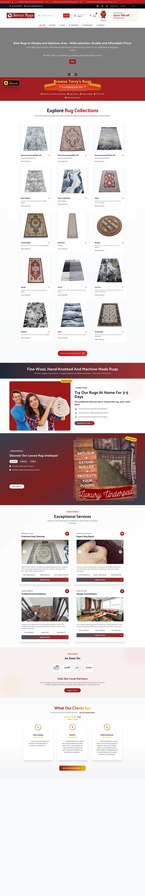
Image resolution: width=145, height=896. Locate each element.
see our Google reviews (87, 712)
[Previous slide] (69, 74)
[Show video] (79, 552)
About (53, 25)
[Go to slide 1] (71, 74)
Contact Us (123, 6)
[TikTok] (107, 6)
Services (101, 25)
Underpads (74, 25)
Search (66, 15)
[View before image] (24, 552)
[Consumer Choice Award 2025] (103, 14)
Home (43, 25)
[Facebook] (97, 6)
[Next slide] (75, 74)
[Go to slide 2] (73, 74)
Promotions (88, 25)
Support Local (114, 6)
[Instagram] (102, 6)
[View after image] (65, 552)
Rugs (63, 25)
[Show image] (120, 552)
